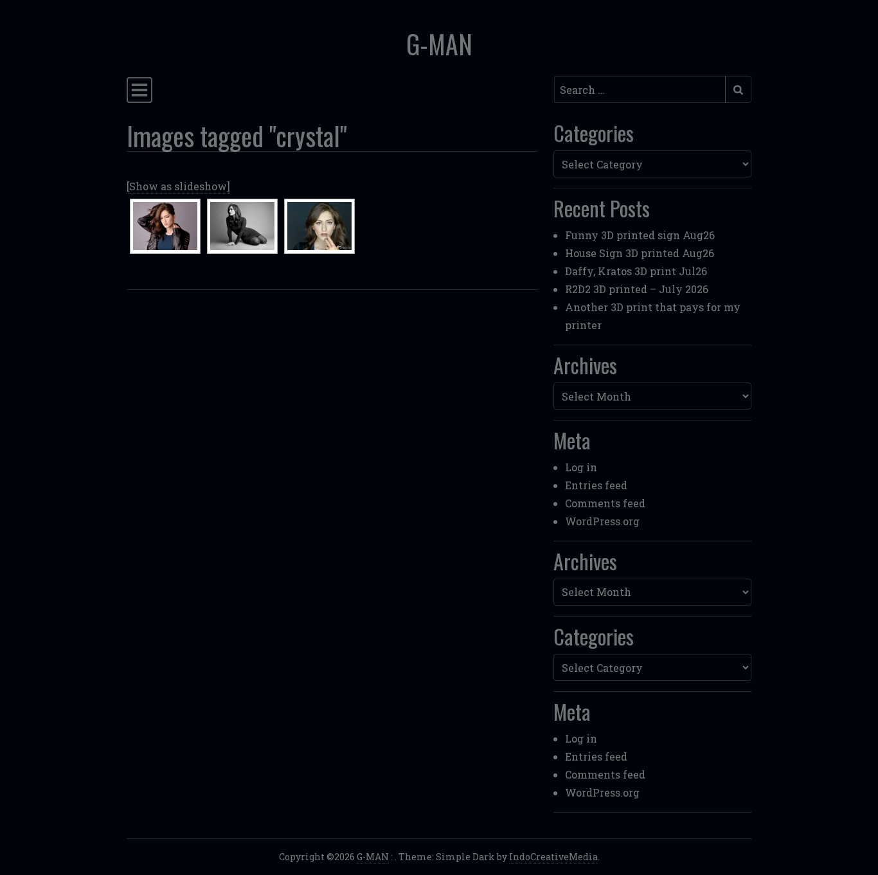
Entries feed (596, 485)
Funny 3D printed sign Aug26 (640, 235)
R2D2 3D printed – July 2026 (636, 289)
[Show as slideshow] (178, 186)
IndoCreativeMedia (553, 857)
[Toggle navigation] (139, 90)
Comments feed (605, 503)
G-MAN (439, 43)
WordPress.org (602, 521)
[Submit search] (738, 89)
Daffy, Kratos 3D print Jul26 (636, 271)
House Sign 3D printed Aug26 (639, 253)
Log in (581, 467)
